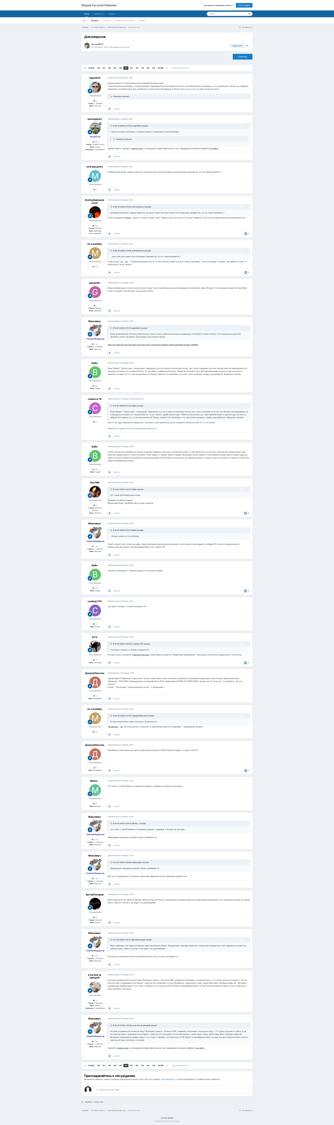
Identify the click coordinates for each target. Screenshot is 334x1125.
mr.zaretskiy (94, 244)
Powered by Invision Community (167, 1121)
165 (148, 68)
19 (96, 804)
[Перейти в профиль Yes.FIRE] (95, 492)
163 (137, 68)
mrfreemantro (94, 166)
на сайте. (214, 148)
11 (96, 422)
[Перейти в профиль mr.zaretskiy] (95, 253)
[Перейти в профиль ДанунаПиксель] (95, 682)
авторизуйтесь (168, 1079)
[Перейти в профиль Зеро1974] (95, 87)
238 (96, 386)
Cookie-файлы (167, 1118)
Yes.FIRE (95, 482)
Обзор (86, 14)
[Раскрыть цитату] (111, 126)
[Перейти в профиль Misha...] (95, 790)
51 (96, 505)
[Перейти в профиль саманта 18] (95, 408)
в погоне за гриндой (94, 976)
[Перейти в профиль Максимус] (95, 330)
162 (131, 68)
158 (109, 68)
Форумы (94, 20)
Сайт (84, 20)
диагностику (137, 148)
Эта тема (239, 14)
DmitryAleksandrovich (95, 201)
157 (104, 68)
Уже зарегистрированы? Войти (218, 5)
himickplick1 (95, 119)
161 (126, 68)
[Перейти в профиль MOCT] (87, 46)
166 (153, 68)
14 (96, 1000)
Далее (160, 68)
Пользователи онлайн (124, 20)
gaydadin (94, 282)
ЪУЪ (94, 637)
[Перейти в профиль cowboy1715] (95, 610)
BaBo (95, 363)
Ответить (242, 57)
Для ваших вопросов (119, 47)
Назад (91, 68)
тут (117, 261)
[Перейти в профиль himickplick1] (95, 128)
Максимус (94, 321)
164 (142, 68)
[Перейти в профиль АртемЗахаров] (95, 904)
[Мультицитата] (109, 109)
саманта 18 (95, 399)
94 (96, 624)
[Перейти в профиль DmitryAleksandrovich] (95, 212)
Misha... (94, 781)
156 (98, 68)
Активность (99, 14)
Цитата (117, 109)
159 (115, 68)
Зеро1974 (94, 78)
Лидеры (141, 20)
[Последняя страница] (167, 68)
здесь (128, 218)
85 (96, 917)
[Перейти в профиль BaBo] (95, 372)
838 (96, 226)
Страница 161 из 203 (180, 68)
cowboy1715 (95, 601)
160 (120, 68)
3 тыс (96, 344)
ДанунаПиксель (94, 673)
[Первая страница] (85, 68)
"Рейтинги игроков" (141, 655)
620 (96, 267)
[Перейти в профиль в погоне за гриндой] (95, 987)
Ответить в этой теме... (109, 1090)
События (106, 20)
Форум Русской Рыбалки (99, 5)
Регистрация (244, 5)
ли (121, 727)
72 (96, 660)
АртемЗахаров (95, 894)
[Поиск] (249, 14)
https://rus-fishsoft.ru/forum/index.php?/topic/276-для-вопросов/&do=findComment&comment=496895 (153, 345)
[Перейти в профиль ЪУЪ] (95, 646)
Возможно (113, 727)
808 (96, 142)
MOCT (101, 44)
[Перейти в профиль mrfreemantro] (95, 176)
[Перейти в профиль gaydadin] (95, 292)
